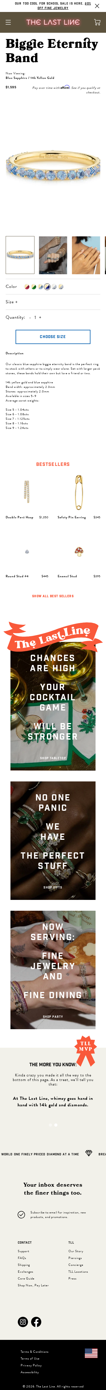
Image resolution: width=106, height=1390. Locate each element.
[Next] (92, 171)
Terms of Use (30, 1358)
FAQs (22, 1258)
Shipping (24, 1264)
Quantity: (15, 317)
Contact (25, 1243)
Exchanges (25, 1271)
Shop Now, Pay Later (33, 1285)
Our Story (75, 1251)
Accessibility (30, 1372)
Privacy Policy (31, 1365)
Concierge (75, 1264)
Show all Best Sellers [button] (52, 596)
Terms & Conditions (35, 1351)
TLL (71, 1243)
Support (23, 1251)
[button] (23, 1322)
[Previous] (13, 171)
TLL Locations (78, 1271)
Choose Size (53, 337)
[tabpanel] (53, 537)
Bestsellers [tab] (53, 465)
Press (72, 1278)
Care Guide (26, 1278)
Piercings (75, 1258)
